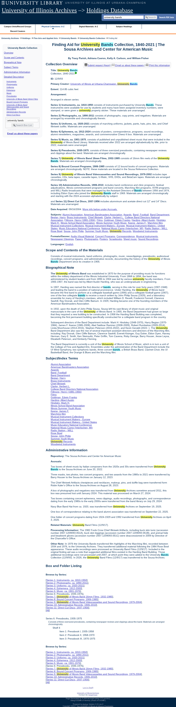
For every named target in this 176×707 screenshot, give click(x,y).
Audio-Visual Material (82, 236)
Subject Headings (124, 26)
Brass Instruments (77, 217)
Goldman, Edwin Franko (117, 220)
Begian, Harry (58, 217)
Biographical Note (12, 62)
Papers (79, 239)
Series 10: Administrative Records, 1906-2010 (71, 604)
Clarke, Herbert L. (114, 217)
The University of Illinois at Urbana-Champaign (95, 706)
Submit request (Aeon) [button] (99, 65)
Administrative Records (16, 112)
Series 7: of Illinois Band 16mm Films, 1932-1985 (79, 596)
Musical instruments (147, 236)
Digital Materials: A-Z (88, 26)
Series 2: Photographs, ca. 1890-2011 (67, 582)
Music (9, 93)
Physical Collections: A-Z (53, 26)
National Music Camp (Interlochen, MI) (122, 228)
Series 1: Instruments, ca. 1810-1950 (66, 580)
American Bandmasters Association (103, 214)
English (69, 244)
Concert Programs (105, 236)
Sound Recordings (148, 239)
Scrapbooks (115, 239)
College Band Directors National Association (74, 389)
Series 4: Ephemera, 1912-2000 (63, 588)
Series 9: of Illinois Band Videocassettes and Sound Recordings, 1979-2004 (93, 602)
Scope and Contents (14, 57)
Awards (127, 214)
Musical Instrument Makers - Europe (105, 225)
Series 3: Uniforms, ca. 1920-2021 (65, 585)
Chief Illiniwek (95, 217)
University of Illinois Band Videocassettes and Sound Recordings (18, 107)
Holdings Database (109, 10)
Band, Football (141, 214)
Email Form (93, 695)
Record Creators (17, 31)
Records (120, 231)
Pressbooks (12, 96)
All (47, 610)
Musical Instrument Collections (67, 225)
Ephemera (11, 90)
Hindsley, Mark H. (60, 402)
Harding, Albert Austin (143, 220)
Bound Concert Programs (17, 102)
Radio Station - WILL (156, 228)
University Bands (68, 38)
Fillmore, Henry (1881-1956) (79, 220)
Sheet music (130, 239)
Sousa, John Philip (74, 231)
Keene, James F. (137, 222)
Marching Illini (155, 222)
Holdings (26, 38)
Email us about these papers (22, 133)
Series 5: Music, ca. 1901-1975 (63, 591)
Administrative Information (17, 72)
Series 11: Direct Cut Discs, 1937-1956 (67, 607)
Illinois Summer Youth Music (111, 222)
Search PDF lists (166, 17)
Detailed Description (14, 77)
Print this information (159, 65)
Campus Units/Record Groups (17, 26)
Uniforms (10, 87)
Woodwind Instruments (145, 231)
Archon (85, 704)
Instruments (11, 81)
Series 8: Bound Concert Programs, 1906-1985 (72, 599)
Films (100, 220)
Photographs (12, 84)
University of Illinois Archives (39, 10)
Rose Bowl (56, 231)
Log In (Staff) (88, 688)
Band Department (159, 214)
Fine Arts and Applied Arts (46, 38)
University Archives (10, 38)
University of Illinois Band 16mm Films (22, 99)
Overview (8, 52)
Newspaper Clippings (62, 239)
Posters (104, 239)
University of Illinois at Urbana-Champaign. (104, 83)
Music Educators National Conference (79, 228)
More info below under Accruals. (99, 209)
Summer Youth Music (96, 231)
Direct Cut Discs (13, 115)
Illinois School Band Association (78, 222)
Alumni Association (72, 214)
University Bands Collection (92, 38)
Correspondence (126, 236)
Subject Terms (11, 67)
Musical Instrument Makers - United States (74, 422)
